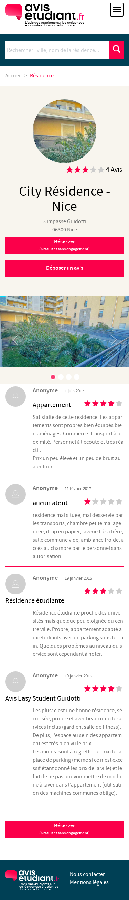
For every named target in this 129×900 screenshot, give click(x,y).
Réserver (64, 245)
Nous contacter (87, 874)
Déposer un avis (64, 268)
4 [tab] (76, 377)
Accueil (13, 75)
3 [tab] (69, 377)
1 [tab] (53, 377)
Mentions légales (89, 882)
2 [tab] (61, 377)
